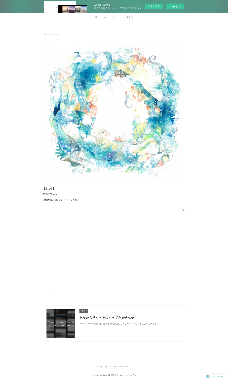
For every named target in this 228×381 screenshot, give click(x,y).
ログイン (175, 6)
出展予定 (128, 17)
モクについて (110, 17)
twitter (58, 292)
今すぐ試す (154, 6)
